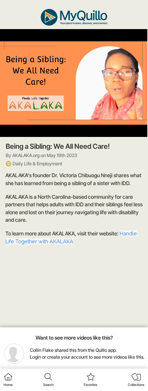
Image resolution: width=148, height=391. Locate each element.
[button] (11, 125)
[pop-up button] (124, 125)
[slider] (73, 114)
